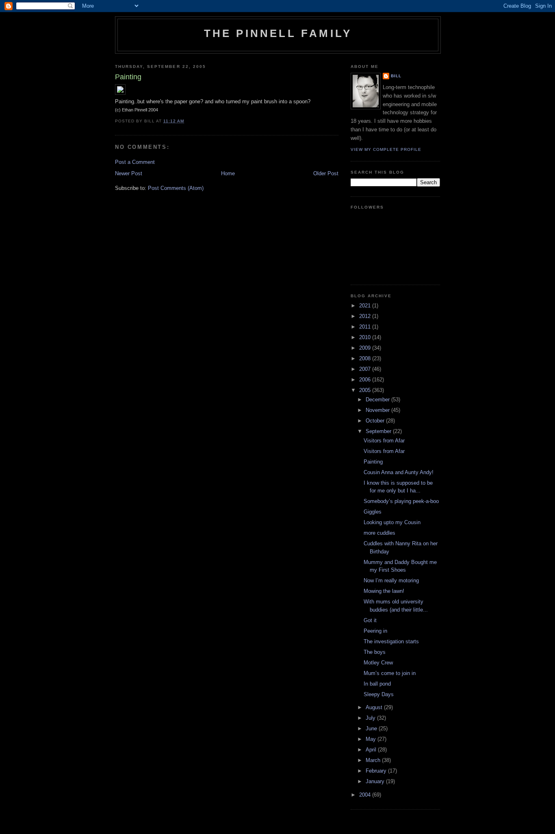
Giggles (373, 512)
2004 (365, 795)
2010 (365, 337)
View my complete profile (386, 149)
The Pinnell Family (278, 33)
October (376, 421)
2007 (365, 369)
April (372, 750)
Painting (373, 462)
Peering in (375, 631)
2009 (365, 348)
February (377, 771)
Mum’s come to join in (390, 673)
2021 (365, 306)
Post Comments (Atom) (176, 188)
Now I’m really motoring (391, 580)
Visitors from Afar (384, 441)
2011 (365, 327)
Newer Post (128, 173)
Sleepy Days (379, 694)
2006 (365, 380)
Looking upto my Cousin (392, 522)
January (376, 781)
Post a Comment (135, 162)
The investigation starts (391, 641)
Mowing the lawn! (384, 591)
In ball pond (377, 684)
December (378, 399)
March (374, 760)
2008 (365, 358)
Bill (396, 76)
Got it (370, 620)
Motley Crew (378, 663)
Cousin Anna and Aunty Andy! (399, 472)
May (371, 739)
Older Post (325, 173)
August (375, 707)
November (378, 410)
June (372, 728)
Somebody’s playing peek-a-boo (401, 501)
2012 (365, 316)
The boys (375, 652)
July (371, 718)
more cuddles (379, 533)
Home (228, 173)
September (379, 431)
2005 (365, 390)
